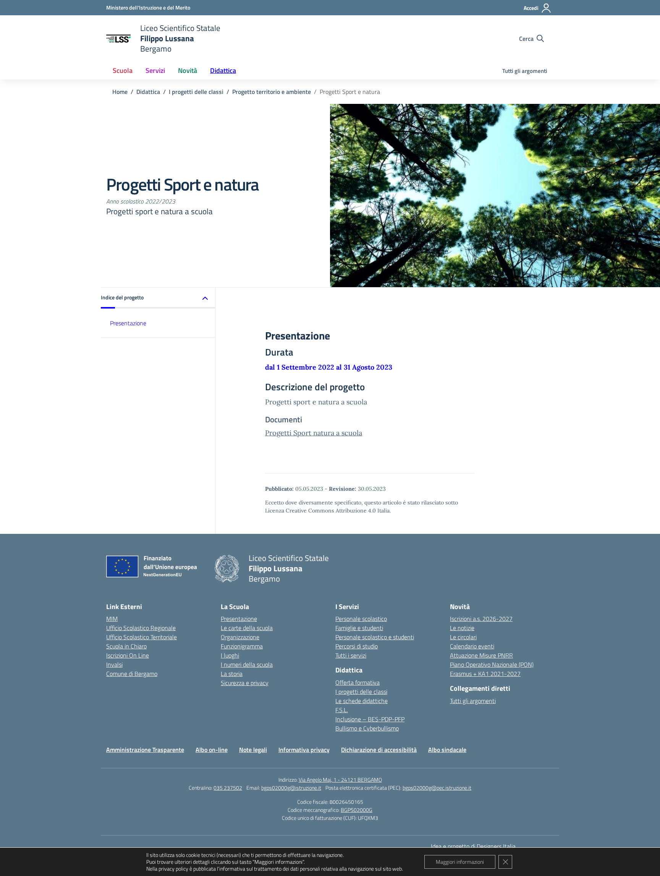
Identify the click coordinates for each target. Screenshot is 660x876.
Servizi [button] (155, 70)
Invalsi (114, 664)
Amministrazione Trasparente (145, 749)
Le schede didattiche (361, 700)
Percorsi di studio (356, 646)
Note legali (253, 749)
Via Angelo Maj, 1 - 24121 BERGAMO (340, 780)
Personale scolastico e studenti (374, 637)
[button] (158, 298)
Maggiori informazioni (460, 862)
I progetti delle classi (361, 691)
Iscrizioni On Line (127, 655)
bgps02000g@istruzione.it (291, 788)
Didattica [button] (223, 70)
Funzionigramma (242, 646)
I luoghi (230, 655)
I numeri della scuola (247, 664)
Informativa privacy (304, 749)
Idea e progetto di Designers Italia (473, 846)
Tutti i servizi (350, 655)
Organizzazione (240, 637)
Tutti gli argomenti (524, 70)
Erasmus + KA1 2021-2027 (485, 673)
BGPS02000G (356, 810)
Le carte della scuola (247, 627)
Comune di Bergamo (131, 673)
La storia (232, 673)
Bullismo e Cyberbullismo (367, 728)
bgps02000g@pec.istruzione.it (437, 788)
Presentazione (128, 323)
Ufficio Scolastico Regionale (141, 627)
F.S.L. (341, 709)
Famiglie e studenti (359, 627)
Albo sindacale (447, 749)
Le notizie (462, 627)
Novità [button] (187, 70)
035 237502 (228, 788)
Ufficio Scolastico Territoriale (141, 637)
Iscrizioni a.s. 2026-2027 (481, 618)
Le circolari (463, 637)
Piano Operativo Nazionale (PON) (492, 664)
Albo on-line (212, 749)
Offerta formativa (357, 682)
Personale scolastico (361, 618)
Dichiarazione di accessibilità (379, 749)
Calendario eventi (472, 646)
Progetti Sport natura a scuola (313, 432)
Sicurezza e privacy (245, 682)
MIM (112, 618)
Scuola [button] (123, 70)
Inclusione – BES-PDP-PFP (369, 719)
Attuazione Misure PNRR (481, 655)
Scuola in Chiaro (126, 646)
